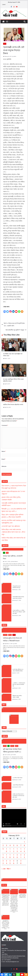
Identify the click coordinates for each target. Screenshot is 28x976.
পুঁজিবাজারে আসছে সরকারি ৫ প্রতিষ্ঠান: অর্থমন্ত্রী (17, 696)
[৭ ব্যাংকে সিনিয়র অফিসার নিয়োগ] (6, 786)
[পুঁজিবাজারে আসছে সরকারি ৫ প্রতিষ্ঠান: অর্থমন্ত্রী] (6, 697)
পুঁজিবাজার (10, 634)
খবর (4, 552)
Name (4, 451)
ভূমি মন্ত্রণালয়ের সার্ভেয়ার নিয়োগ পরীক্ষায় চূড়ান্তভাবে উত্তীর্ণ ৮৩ (12, 750)
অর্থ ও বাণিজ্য (5, 634)
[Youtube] (16, 310)
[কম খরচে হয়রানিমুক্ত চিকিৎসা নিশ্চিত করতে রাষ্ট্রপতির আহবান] (14, 365)
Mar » (9, 869)
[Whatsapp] (19, 310)
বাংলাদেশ (17, 745)
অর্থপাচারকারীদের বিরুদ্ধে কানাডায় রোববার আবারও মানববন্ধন (18, 597)
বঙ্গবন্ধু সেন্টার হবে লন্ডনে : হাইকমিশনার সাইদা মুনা (17, 586)
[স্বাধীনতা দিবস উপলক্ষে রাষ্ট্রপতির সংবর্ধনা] (14, 390)
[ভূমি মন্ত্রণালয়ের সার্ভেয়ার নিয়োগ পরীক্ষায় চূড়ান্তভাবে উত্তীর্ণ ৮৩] (14, 741)
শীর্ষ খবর (5, 43)
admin (15, 56)
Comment (5, 425)
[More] (22, 310)
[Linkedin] (13, 310)
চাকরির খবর (12, 745)
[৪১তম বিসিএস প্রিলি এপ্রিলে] (6, 778)
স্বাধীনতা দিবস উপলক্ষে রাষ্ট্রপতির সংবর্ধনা (13, 404)
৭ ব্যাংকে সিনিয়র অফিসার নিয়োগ (18, 785)
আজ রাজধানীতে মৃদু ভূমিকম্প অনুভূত (14, 330)
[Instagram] (10, 310)
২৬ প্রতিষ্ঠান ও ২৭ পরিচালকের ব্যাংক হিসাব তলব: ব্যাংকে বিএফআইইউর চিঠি (19, 684)
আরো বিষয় (5, 745)
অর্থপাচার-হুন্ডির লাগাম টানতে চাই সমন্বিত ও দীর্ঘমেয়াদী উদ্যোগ (12, 639)
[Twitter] (7, 310)
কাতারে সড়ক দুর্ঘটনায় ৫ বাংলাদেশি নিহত (12, 557)
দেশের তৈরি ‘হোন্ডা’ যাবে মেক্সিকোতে (11, 526)
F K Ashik (14, 754)
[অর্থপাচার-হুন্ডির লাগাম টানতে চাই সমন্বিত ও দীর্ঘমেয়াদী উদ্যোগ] (14, 630)
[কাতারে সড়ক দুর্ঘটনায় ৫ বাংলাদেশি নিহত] (14, 549)
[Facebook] (4, 310)
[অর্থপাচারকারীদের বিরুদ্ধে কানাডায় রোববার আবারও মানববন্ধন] (6, 598)
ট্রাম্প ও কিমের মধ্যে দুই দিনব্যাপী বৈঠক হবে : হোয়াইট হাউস (14, 324)
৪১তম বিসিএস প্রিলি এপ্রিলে (17, 777)
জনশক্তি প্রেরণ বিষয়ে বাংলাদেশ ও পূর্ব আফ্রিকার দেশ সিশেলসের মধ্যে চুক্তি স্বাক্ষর (18, 795)
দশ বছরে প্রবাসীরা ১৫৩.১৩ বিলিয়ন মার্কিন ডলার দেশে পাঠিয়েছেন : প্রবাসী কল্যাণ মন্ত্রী (19, 612)
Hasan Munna (15, 561)
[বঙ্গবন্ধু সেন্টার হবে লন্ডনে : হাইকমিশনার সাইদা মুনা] (6, 588)
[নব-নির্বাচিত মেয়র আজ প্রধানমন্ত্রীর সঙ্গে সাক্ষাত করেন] (14, 339)
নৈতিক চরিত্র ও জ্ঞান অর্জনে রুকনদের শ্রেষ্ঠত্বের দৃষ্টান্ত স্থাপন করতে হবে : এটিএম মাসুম (13, 532)
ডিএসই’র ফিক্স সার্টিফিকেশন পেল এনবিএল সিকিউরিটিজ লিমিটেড (18, 670)
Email (3, 459)
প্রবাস (7, 552)
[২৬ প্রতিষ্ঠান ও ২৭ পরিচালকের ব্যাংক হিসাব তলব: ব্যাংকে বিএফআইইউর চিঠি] (6, 685)
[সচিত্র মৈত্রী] (3, 21)
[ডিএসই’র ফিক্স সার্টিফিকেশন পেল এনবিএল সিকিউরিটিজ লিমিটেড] (6, 671)
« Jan (4, 869)
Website (4, 466)
